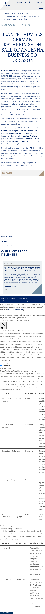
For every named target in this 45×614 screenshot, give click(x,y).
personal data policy (21, 301)
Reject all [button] (25, 320)
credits (3, 298)
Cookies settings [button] (6, 320)
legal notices (11, 298)
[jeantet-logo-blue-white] (18, 5)
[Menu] (41, 7)
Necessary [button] (4, 363)
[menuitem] (20, 2)
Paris (11, 236)
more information (15, 310)
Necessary (7, 366)
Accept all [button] (18, 320)
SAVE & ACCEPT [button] (6, 613)
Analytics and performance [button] (11, 526)
